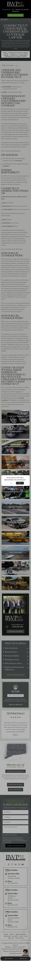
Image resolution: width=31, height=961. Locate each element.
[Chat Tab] (15, 480)
